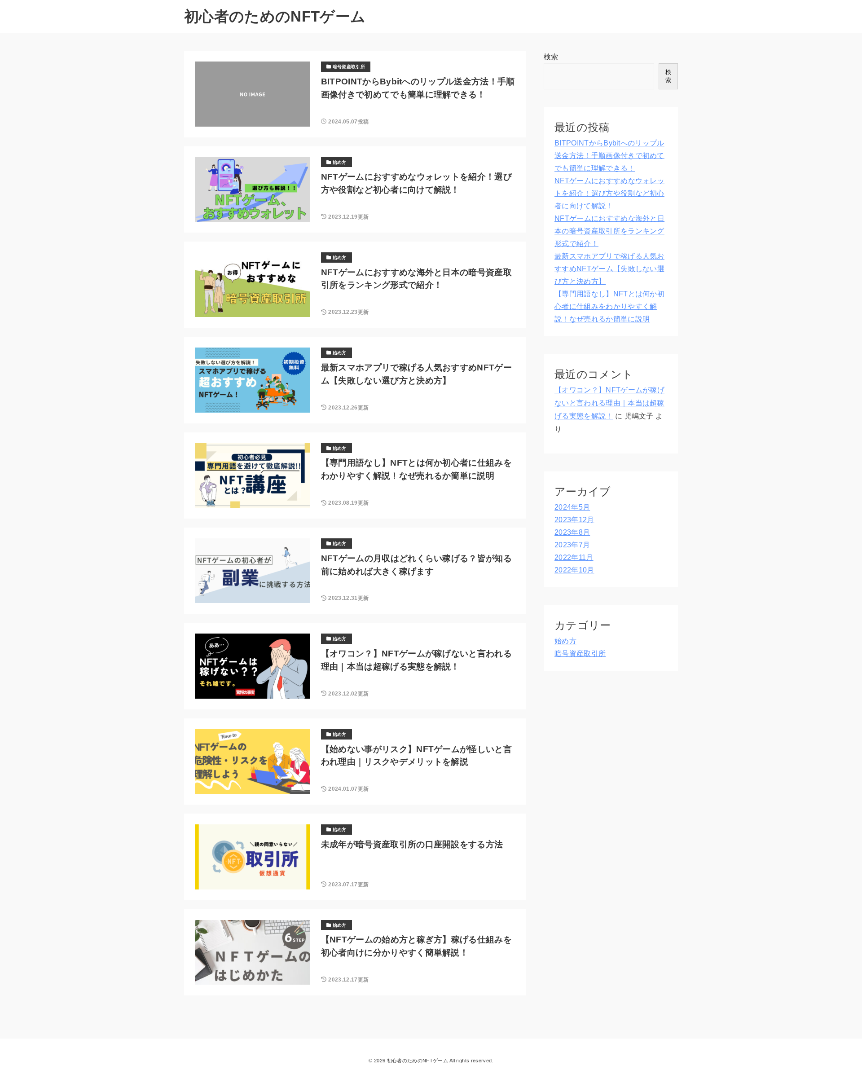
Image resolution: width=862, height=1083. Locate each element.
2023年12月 (574, 520)
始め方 (565, 641)
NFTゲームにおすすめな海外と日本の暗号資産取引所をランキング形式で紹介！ (609, 231)
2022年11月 (574, 557)
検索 (551, 57)
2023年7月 (572, 545)
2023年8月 (572, 532)
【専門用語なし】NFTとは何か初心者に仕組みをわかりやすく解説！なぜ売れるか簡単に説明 (609, 306)
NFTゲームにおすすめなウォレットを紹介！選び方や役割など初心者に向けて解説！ (609, 193)
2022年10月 (574, 570)
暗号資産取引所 (580, 653)
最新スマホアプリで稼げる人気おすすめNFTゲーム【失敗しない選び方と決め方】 (609, 268)
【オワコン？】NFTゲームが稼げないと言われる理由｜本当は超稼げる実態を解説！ (609, 403)
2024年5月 (572, 507)
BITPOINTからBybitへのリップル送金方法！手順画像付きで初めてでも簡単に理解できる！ (609, 155)
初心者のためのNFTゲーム (274, 16)
